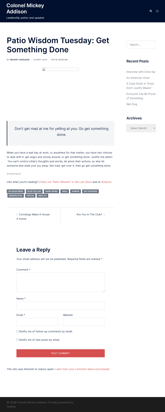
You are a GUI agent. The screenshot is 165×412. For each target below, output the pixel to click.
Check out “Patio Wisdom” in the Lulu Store (65, 181)
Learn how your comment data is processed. (82, 369)
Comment (23, 269)
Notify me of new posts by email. (39, 339)
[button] (150, 11)
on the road (90, 191)
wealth (42, 195)
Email (20, 315)
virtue (30, 195)
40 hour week (15, 191)
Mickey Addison (19, 59)
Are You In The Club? (89, 214)
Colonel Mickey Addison (25, 8)
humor (75, 191)
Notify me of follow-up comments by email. (46, 331)
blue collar (34, 191)
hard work (51, 191)
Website (68, 315)
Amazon (106, 181)
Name (21, 298)
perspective (15, 195)
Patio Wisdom (59, 59)
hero (64, 191)
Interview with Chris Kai (140, 71)
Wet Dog (131, 104)
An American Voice (138, 77)
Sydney (11, 406)
